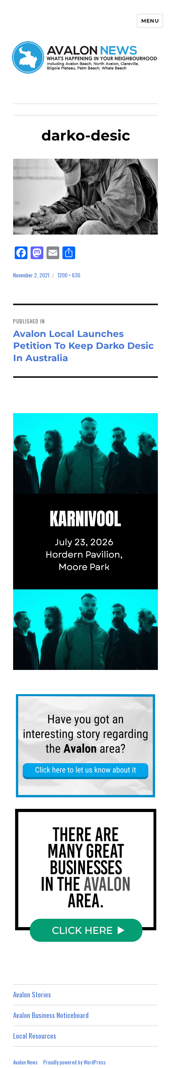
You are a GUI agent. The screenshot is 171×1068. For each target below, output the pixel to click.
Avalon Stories (32, 994)
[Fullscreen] (150, 663)
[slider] (77, 663)
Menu (150, 20)
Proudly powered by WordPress (74, 1062)
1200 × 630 (69, 275)
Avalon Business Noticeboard (51, 1015)
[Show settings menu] (134, 663)
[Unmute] (118, 663)
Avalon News (25, 1062)
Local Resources (34, 1036)
